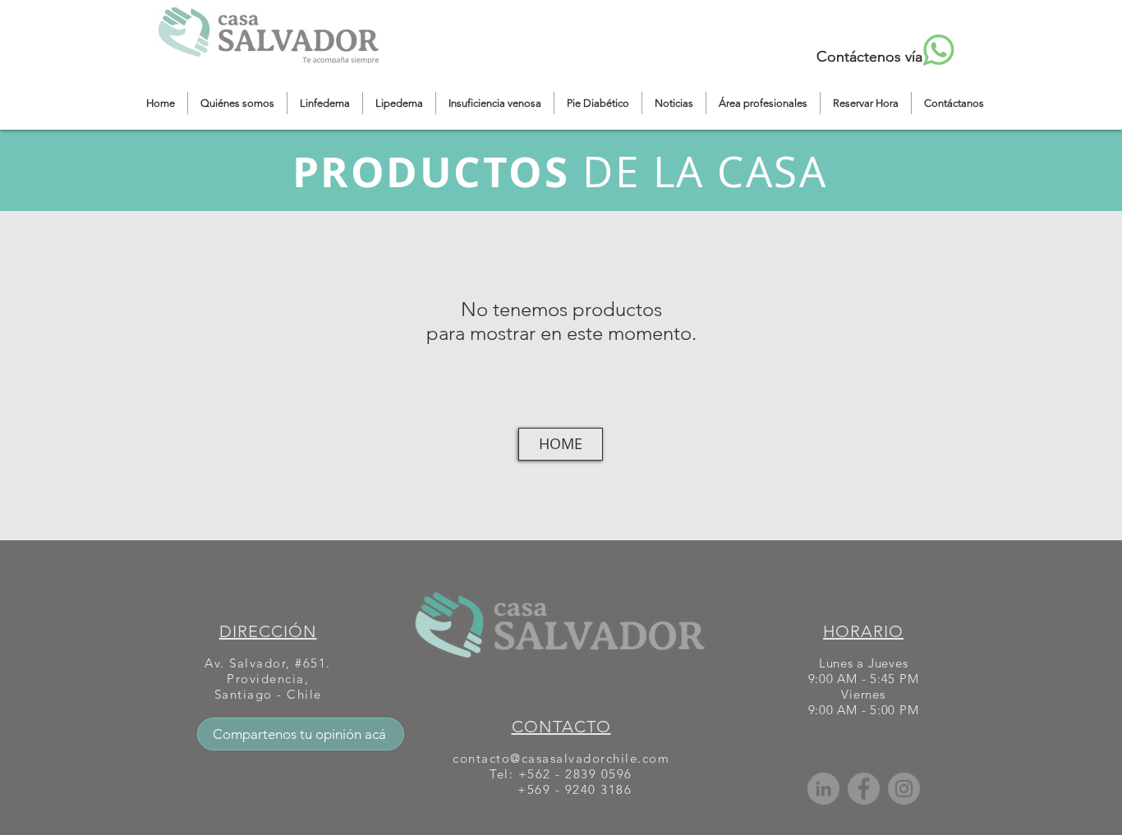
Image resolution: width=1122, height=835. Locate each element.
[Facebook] (864, 789)
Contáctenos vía (869, 57)
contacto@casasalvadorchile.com (561, 758)
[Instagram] (904, 789)
